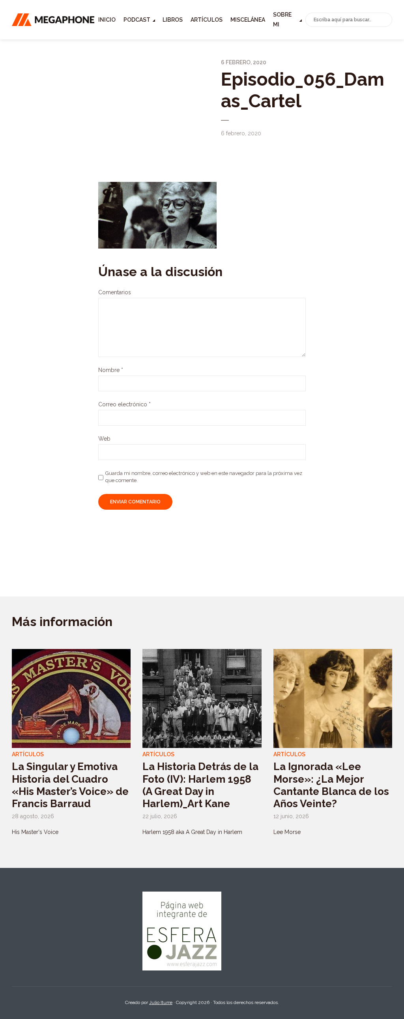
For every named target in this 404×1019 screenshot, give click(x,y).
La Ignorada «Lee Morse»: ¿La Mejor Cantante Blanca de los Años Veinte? (331, 785)
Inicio (107, 20)
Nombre (110, 370)
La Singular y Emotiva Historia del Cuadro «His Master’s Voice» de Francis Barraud (70, 785)
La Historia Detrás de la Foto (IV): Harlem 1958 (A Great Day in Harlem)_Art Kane (200, 785)
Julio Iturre (160, 1002)
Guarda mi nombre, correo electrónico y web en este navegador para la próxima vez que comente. (203, 476)
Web (104, 439)
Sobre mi (282, 19)
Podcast (136, 20)
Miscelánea (247, 20)
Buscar (385, 20)
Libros (173, 20)
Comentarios (114, 292)
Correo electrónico (124, 404)
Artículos (207, 20)
